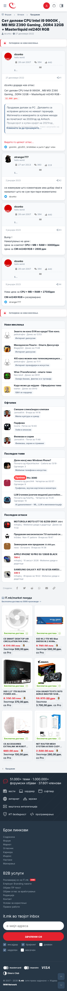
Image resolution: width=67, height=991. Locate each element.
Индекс (7, 856)
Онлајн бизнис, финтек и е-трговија (33, 378)
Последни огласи (15, 514)
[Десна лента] (61, 5)
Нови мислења (14, 324)
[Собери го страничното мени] (5, 6)
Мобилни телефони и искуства (30, 470)
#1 (60, 77)
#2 (60, 180)
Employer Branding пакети (17, 883)
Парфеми (19, 423)
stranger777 (21, 157)
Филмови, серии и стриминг (29, 443)
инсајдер (13, 944)
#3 (60, 230)
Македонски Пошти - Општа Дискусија (36, 345)
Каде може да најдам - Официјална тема (37, 385)
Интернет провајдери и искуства (32, 365)
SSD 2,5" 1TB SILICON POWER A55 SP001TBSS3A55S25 (14, 694)
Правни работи (11, 906)
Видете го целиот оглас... (19, 142)
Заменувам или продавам (34, 544)
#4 (60, 284)
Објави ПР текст (12, 887)
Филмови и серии (24, 436)
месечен (30, 950)
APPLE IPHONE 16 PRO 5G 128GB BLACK (35, 554)
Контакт (7, 899)
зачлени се (33, 936)
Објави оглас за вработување (19, 891)
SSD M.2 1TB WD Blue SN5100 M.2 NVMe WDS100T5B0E (47, 641)
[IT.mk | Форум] (12, 6)
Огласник (8, 848)
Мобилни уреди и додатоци (37, 524)
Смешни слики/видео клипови (31, 409)
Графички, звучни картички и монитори (35, 488)
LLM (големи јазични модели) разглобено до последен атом (38, 494)
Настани (7, 859)
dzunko (7, 33)
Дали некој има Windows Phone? (32, 460)
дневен (48, 944)
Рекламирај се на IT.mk (19, 879)
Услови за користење (15, 903)
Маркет (7, 844)
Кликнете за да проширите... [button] (24, 127)
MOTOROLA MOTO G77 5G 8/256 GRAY (38, 521)
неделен (12, 950)
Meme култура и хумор (27, 416)
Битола (15, 70)
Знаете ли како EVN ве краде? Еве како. (37, 331)
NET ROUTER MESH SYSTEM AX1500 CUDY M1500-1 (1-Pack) (48, 746)
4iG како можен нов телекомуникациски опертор (38, 358)
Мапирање (9, 863)
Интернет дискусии (25, 338)
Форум (7, 840)
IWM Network (10, 984)
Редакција (8, 895)
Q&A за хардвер (23, 392)
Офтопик (10, 402)
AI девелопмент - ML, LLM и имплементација (38, 504)
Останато (25, 547)
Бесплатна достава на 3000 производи (20, 601)
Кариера (8, 852)
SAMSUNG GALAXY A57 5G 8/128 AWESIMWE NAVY (38, 569)
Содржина (9, 836)
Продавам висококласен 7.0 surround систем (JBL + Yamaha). (38, 534)
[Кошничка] (54, 5)
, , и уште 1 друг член (32, 147)
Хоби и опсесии (23, 429)
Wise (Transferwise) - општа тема (33, 372)
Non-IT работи (30, 537)
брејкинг (31, 944)
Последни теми (14, 453)
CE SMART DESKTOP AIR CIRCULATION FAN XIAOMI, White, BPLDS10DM (17, 641)
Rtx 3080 (26, 477)
